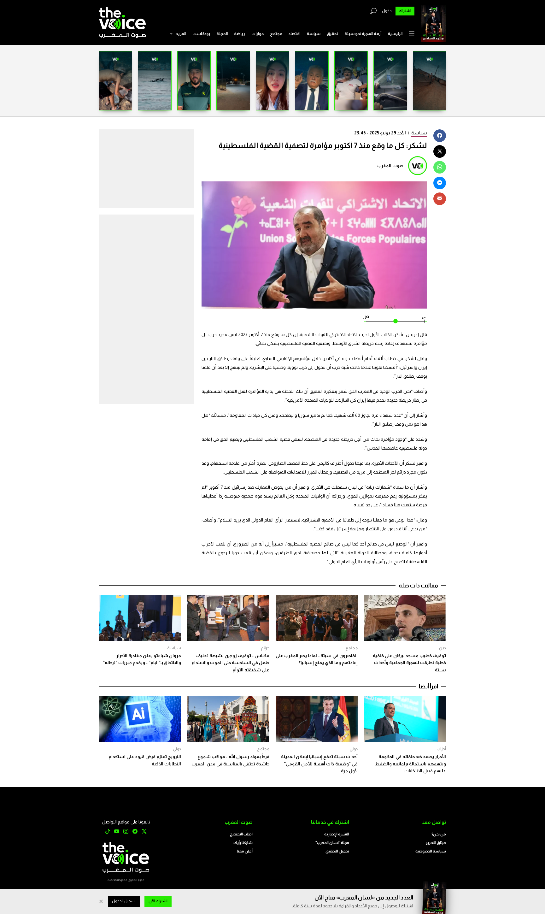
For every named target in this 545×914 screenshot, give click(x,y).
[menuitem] (395, 34)
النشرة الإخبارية (336, 834)
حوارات (257, 33)
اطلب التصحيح (241, 834)
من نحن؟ (438, 834)
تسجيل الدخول (124, 901)
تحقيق (332, 33)
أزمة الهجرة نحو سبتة (362, 33)
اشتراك (405, 11)
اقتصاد (294, 33)
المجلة (222, 33)
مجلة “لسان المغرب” (332, 842)
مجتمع (276, 33)
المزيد (181, 33)
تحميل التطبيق (337, 851)
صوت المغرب (390, 165)
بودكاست (201, 33)
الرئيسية (395, 33)
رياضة (239, 33)
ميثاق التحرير (436, 842)
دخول (387, 11)
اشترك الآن (158, 901)
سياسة (313, 33)
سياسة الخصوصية (430, 851)
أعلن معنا (245, 851)
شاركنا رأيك (243, 842)
